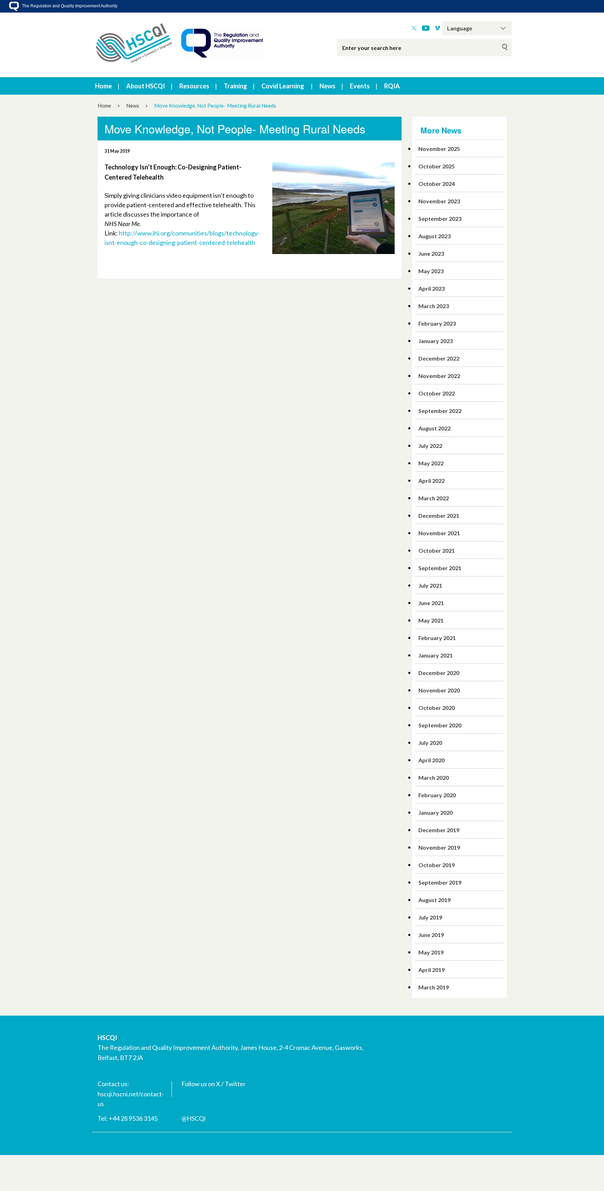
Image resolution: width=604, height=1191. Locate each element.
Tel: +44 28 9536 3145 (128, 1118)
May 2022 (431, 463)
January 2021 (435, 655)
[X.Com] (414, 28)
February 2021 (437, 637)
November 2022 (439, 375)
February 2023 (437, 323)
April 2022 (431, 480)
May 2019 (431, 952)
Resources (194, 86)
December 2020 (438, 672)
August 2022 (434, 428)
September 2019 (439, 882)
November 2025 (439, 148)
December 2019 (438, 830)
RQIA (392, 86)
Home (103, 86)
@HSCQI (193, 1118)
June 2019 (431, 934)
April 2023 (431, 288)
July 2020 (430, 742)
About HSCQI (145, 86)
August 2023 (434, 236)
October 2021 (436, 550)
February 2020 (437, 795)
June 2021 (431, 603)
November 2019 (439, 847)
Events (360, 86)
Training (235, 86)
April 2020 (431, 760)
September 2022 (439, 410)
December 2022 (438, 358)
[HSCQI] (180, 45)
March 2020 (433, 777)
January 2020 (435, 812)
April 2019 (431, 969)
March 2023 (433, 306)
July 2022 (430, 445)
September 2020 (439, 725)
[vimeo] (437, 28)
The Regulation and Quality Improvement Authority (69, 5)
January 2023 (435, 340)
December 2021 (438, 515)
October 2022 (436, 393)
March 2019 (433, 987)
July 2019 (430, 917)
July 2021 (430, 585)
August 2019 (434, 899)
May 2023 (431, 271)
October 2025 (436, 166)
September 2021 (439, 568)
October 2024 (436, 183)
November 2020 (439, 690)
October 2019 (436, 865)
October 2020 (436, 707)
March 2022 (433, 498)
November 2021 (439, 533)
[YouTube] (425, 28)
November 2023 (439, 201)
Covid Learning (282, 86)
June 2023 (431, 253)
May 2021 (431, 620)
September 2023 (439, 218)
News (327, 86)
